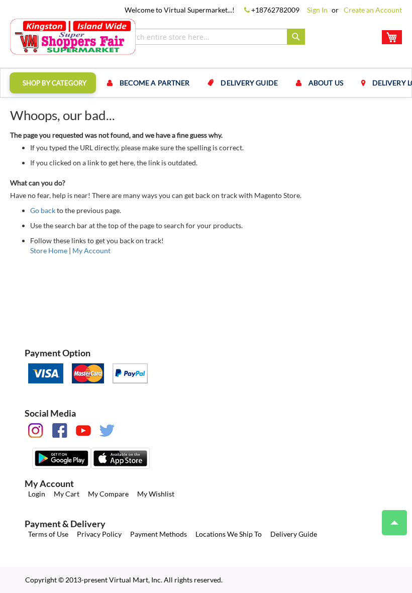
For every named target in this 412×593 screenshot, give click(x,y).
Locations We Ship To (228, 534)
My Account (91, 250)
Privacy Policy (99, 534)
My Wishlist (155, 493)
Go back (42, 210)
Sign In (317, 10)
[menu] (206, 82)
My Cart (66, 493)
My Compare (108, 493)
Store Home (48, 250)
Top (394, 522)
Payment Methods (158, 534)
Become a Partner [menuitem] (155, 82)
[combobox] (211, 37)
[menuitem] (53, 82)
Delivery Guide (293, 534)
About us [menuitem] (325, 82)
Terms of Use (48, 534)
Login (36, 493)
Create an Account (373, 10)
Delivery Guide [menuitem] (249, 82)
